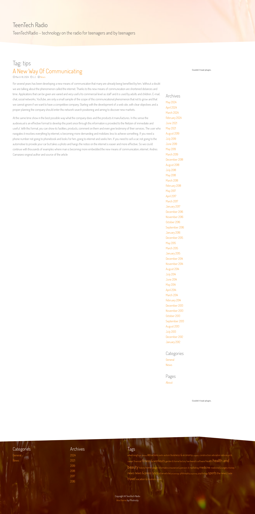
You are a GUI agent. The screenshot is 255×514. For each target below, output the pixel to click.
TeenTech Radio (30, 25)
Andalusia (144, 455)
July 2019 (171, 139)
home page (152, 467)
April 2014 (171, 290)
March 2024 (172, 112)
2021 (72, 460)
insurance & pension (178, 467)
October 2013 (173, 316)
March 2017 (172, 201)
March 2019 (172, 154)
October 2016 (173, 222)
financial (137, 461)
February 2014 (173, 300)
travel (131, 478)
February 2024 (174, 118)
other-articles (165, 473)
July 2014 (171, 274)
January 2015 (173, 253)
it (188, 467)
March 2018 (172, 180)
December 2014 (174, 258)
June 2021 (171, 123)
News (42, 76)
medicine (204, 467)
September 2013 (175, 321)
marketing (194, 467)
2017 (72, 476)
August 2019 (172, 133)
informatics (163, 467)
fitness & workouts (153, 461)
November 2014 (174, 264)
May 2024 (171, 102)
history (142, 467)
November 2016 (174, 217)
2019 (72, 466)
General (170, 359)
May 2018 (171, 175)
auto (161, 455)
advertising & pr (134, 455)
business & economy (182, 455)
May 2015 (171, 243)
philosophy (185, 473)
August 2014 (172, 269)
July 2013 (171, 331)
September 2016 (175, 227)
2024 (73, 455)
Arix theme (121, 500)
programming (193, 474)
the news (222, 473)
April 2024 (171, 107)
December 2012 (174, 337)
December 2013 (174, 305)
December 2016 (174, 212)
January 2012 (173, 342)
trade (229, 473)
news (131, 473)
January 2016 (173, 232)
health (209, 461)
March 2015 (172, 248)
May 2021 (171, 128)
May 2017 (171, 191)
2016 (72, 481)
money (231, 467)
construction (205, 455)
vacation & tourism (146, 479)
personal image (175, 474)
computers (196, 455)
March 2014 (172, 295)
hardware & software (196, 461)
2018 (72, 471)
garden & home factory (176, 461)
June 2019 (171, 144)
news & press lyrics (146, 473)
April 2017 (171, 196)
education (216, 455)
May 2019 (171, 149)
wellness (159, 479)
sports (212, 472)
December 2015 (174, 238)
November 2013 (174, 311)
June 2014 (171, 279)
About (169, 382)
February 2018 (173, 185)
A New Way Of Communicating (47, 71)
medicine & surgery (219, 467)
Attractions (153, 455)
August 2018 (172, 165)
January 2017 (173, 206)
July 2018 (171, 170)
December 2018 (174, 159)
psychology (203, 473)
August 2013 (172, 326)
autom (167, 455)
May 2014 (171, 284)
